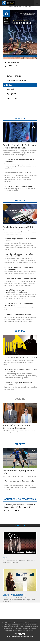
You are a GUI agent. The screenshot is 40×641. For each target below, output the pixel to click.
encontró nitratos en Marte (18, 173)
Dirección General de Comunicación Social (20, 636)
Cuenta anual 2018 (11, 511)
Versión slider (11, 98)
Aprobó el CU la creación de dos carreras (20, 279)
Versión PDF (11, 94)
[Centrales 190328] (20, 543)
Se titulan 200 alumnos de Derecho (17, 315)
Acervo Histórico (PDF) (15, 80)
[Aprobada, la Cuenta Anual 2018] (20, 214)
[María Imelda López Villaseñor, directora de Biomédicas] (20, 413)
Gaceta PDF (11, 66)
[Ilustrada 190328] (20, 580)
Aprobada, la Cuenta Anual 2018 (18, 227)
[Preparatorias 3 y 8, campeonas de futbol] (20, 458)
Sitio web (9, 89)
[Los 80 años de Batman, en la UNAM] (20, 345)
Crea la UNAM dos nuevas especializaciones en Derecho (16, 291)
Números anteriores (14, 76)
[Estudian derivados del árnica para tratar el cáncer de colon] (20, 132)
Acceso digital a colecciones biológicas (19, 186)
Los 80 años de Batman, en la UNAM (20, 357)
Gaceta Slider (12, 62)
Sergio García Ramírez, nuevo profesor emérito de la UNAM (19, 255)
